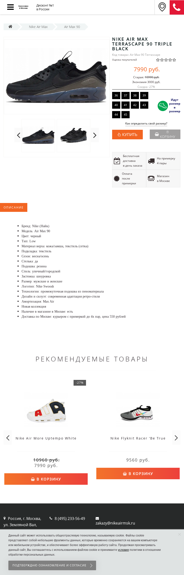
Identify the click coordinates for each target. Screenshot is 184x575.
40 (116, 105)
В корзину (167, 134)
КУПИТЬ (129, 134)
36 (116, 95)
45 (125, 115)
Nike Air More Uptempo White (46, 438)
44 (116, 115)
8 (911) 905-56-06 (177, 7)
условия (123, 550)
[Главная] (10, 26)
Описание (14, 207)
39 (144, 95)
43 (144, 105)
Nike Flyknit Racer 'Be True (138, 438)
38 (135, 95)
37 (125, 95)
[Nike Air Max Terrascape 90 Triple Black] (56, 76)
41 (125, 105)
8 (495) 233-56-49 (70, 518)
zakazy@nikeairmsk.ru (115, 523)
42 (135, 105)
